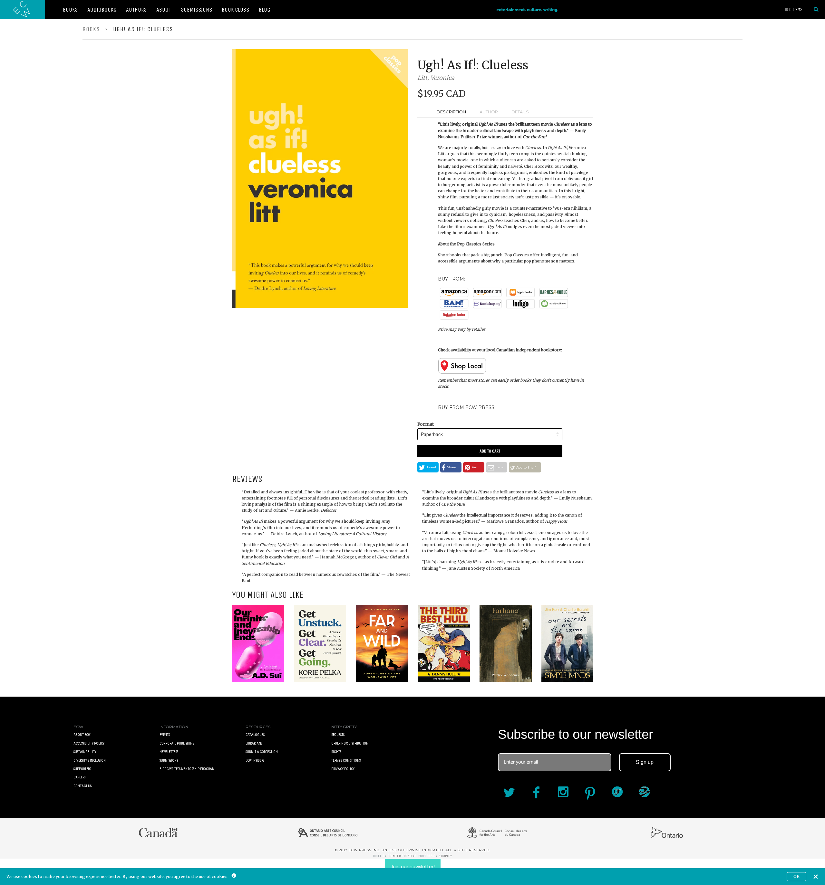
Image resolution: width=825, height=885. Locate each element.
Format (425, 424)
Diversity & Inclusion (89, 760)
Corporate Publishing (177, 743)
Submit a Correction (262, 752)
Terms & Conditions (346, 760)
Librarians (254, 743)
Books (70, 9)
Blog (264, 9)
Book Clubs (235, 9)
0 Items (795, 9)
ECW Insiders (255, 760)
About (163, 9)
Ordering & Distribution (349, 743)
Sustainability (84, 752)
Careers (79, 777)
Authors (136, 9)
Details (520, 111)
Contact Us (82, 786)
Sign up (645, 762)
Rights (336, 752)
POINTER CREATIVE (402, 856)
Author (489, 111)
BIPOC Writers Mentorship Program (187, 769)
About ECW (82, 735)
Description (451, 111)
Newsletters (169, 752)
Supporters (82, 769)
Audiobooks (101, 9)
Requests (338, 735)
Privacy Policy (342, 769)
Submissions (196, 9)
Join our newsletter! (413, 866)
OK (796, 876)
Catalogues (255, 735)
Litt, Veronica (435, 77)
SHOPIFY (445, 856)
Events (165, 735)
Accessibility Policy (88, 743)
